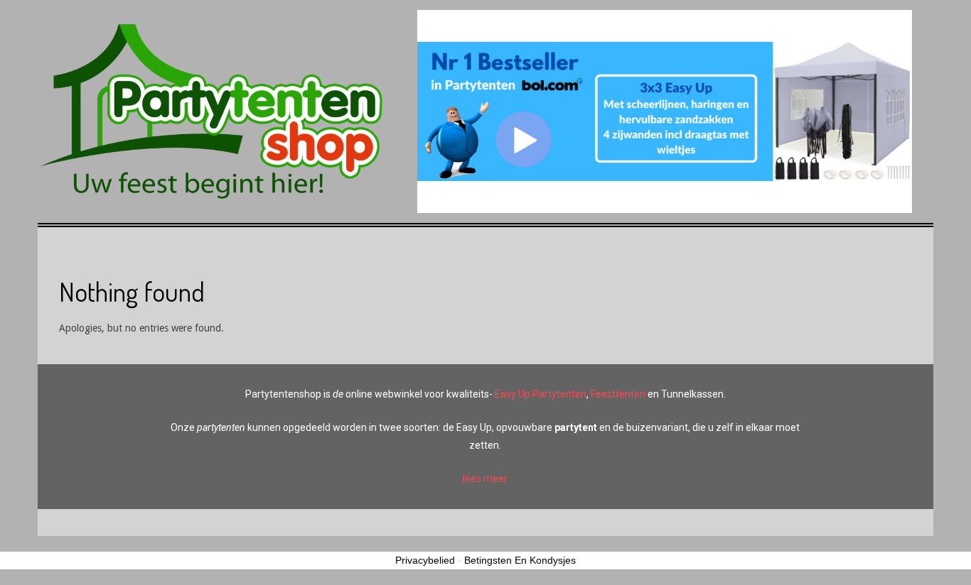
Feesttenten (618, 394)
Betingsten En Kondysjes (520, 560)
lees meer (485, 478)
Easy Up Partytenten (540, 394)
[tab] (486, 479)
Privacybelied (425, 560)
